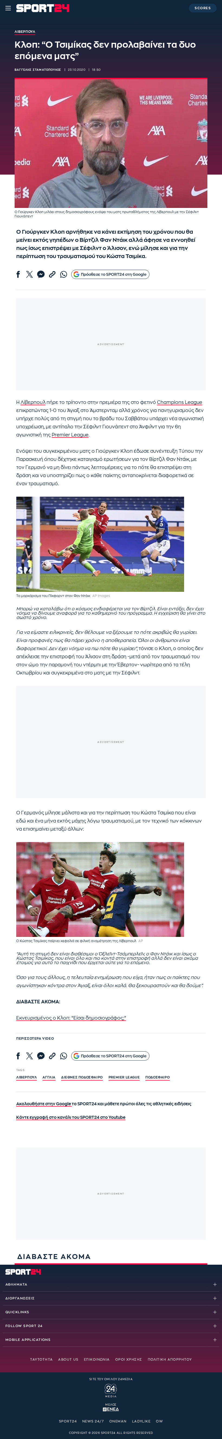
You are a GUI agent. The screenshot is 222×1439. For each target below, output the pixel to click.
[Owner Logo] (111, 1389)
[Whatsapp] (63, 274)
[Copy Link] (52, 274)
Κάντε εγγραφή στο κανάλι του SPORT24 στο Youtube (70, 1118)
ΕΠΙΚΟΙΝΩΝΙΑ (97, 1359)
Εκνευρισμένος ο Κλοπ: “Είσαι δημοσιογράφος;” (71, 1018)
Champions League (179, 402)
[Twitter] (29, 274)
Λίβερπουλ (33, 402)
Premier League (70, 435)
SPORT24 (68, 1421)
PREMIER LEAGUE (124, 1077)
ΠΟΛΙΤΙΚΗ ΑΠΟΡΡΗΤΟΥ (170, 1359)
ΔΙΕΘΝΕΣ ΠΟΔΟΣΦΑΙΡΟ (82, 1077)
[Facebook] (18, 274)
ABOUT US (68, 1359)
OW (159, 1421)
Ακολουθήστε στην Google (44, 1104)
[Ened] (111, 1408)
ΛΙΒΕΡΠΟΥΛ (26, 1077)
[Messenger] (41, 274)
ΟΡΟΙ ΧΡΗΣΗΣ (128, 1359)
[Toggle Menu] (8, 8)
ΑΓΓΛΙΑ (49, 1077)
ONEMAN (118, 1421)
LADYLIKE (141, 1421)
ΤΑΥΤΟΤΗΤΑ (41, 1359)
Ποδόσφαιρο (157, 1077)
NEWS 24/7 (93, 1421)
